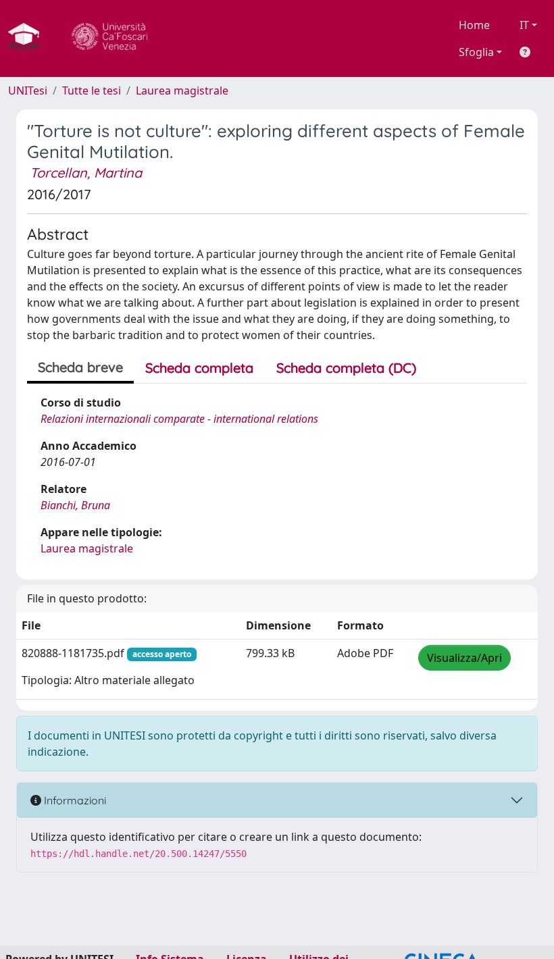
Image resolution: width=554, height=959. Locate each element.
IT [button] (524, 25)
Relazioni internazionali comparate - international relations (179, 418)
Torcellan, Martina (86, 172)
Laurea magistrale (182, 90)
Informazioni (73, 800)
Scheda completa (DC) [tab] (346, 367)
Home (474, 25)
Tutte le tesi (91, 90)
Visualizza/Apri (464, 657)
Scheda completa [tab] (199, 367)
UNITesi (27, 90)
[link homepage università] (109, 38)
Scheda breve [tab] (80, 367)
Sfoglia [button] (476, 52)
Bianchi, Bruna (75, 505)
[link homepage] (29, 38)
